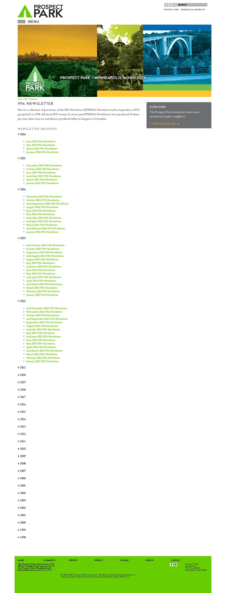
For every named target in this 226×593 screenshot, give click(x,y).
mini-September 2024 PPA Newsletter (47, 203)
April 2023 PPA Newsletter (41, 280)
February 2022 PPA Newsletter (43, 357)
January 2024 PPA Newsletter (42, 232)
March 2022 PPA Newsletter (41, 354)
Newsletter (33, 99)
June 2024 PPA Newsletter (41, 210)
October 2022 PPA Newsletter (42, 315)
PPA (26, 99)
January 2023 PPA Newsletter (42, 294)
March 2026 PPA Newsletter (41, 148)
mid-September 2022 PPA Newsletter (47, 318)
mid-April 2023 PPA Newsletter (43, 277)
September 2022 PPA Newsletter (44, 322)
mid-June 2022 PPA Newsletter (43, 336)
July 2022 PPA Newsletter (40, 333)
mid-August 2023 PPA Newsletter (45, 256)
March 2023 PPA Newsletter (41, 287)
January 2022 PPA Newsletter (42, 361)
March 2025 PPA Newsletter (41, 179)
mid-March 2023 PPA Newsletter (44, 284)
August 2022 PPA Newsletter (42, 325)
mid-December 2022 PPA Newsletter (46, 308)
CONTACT (176, 560)
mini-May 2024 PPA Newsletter (43, 217)
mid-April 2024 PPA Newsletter (43, 221)
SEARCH (149, 560)
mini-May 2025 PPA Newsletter (43, 176)
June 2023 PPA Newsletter (41, 270)
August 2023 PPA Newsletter (42, 259)
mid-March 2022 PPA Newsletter (44, 350)
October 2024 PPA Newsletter (42, 200)
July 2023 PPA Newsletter (40, 263)
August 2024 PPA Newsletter (42, 207)
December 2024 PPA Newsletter (44, 196)
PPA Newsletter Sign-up (166, 123)
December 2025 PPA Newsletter (44, 165)
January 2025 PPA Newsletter (42, 183)
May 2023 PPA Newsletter (40, 273)
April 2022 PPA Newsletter (41, 347)
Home (20, 99)
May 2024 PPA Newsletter (40, 214)
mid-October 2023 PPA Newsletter (45, 245)
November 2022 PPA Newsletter (44, 311)
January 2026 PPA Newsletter (42, 152)
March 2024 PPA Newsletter (41, 224)
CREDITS (73, 560)
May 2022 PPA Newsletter (40, 343)
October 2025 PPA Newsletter (42, 169)
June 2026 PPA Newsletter (41, 141)
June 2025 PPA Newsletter (41, 172)
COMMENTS (49, 560)
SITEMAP (124, 560)
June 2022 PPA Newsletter (41, 340)
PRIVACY (98, 560)
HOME (21, 560)
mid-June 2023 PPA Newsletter (43, 266)
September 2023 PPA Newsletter (44, 252)
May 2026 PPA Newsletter (40, 145)
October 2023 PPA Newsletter (42, 248)
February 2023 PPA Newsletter (43, 291)
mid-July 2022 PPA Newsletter (43, 329)
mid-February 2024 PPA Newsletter (45, 228)
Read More (47, 570)
